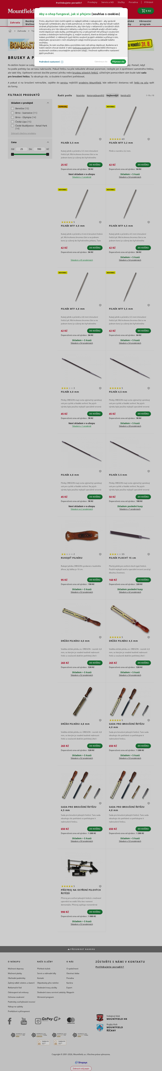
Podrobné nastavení (49, 61)
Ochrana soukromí (81, 47)
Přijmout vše (118, 61)
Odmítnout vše (101, 61)
